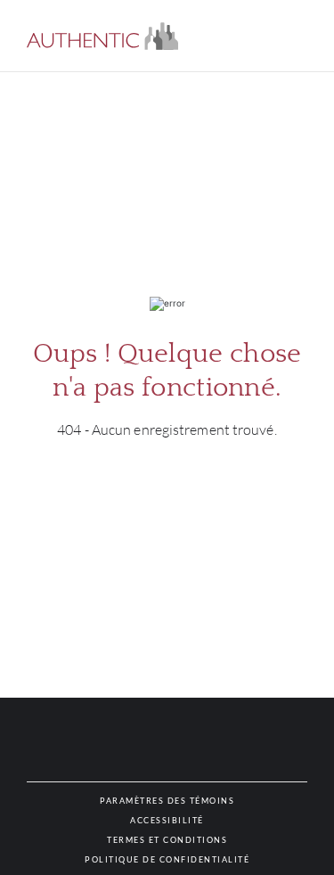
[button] (102, 36)
